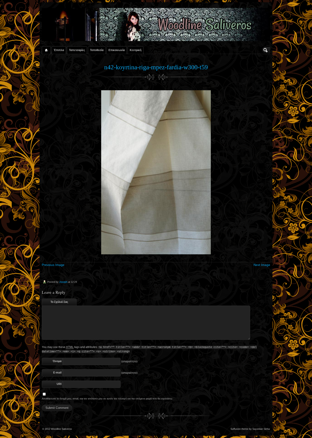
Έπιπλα (59, 50)
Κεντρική (135, 50)
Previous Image (53, 265)
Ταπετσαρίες (77, 50)
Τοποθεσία (96, 50)
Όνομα (57, 361)
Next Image (262, 265)
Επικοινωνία (116, 50)
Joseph (63, 282)
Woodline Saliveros (61, 429)
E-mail (57, 372)
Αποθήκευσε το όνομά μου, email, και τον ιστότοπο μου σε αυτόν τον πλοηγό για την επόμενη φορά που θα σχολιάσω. (107, 398)
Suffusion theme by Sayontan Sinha (250, 429)
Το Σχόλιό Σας (59, 302)
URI (59, 384)
